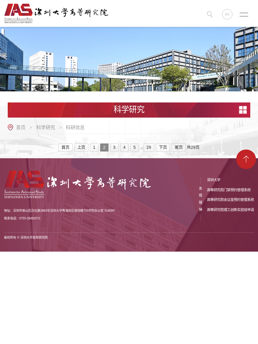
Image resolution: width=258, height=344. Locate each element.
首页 (21, 127)
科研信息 (75, 127)
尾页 (179, 147)
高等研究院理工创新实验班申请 (230, 210)
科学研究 (45, 127)
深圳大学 (213, 180)
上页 (81, 147)
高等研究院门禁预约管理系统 (229, 190)
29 (148, 147)
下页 (163, 147)
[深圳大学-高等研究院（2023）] (58, 13)
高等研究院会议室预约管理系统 (230, 200)
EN (227, 14)
